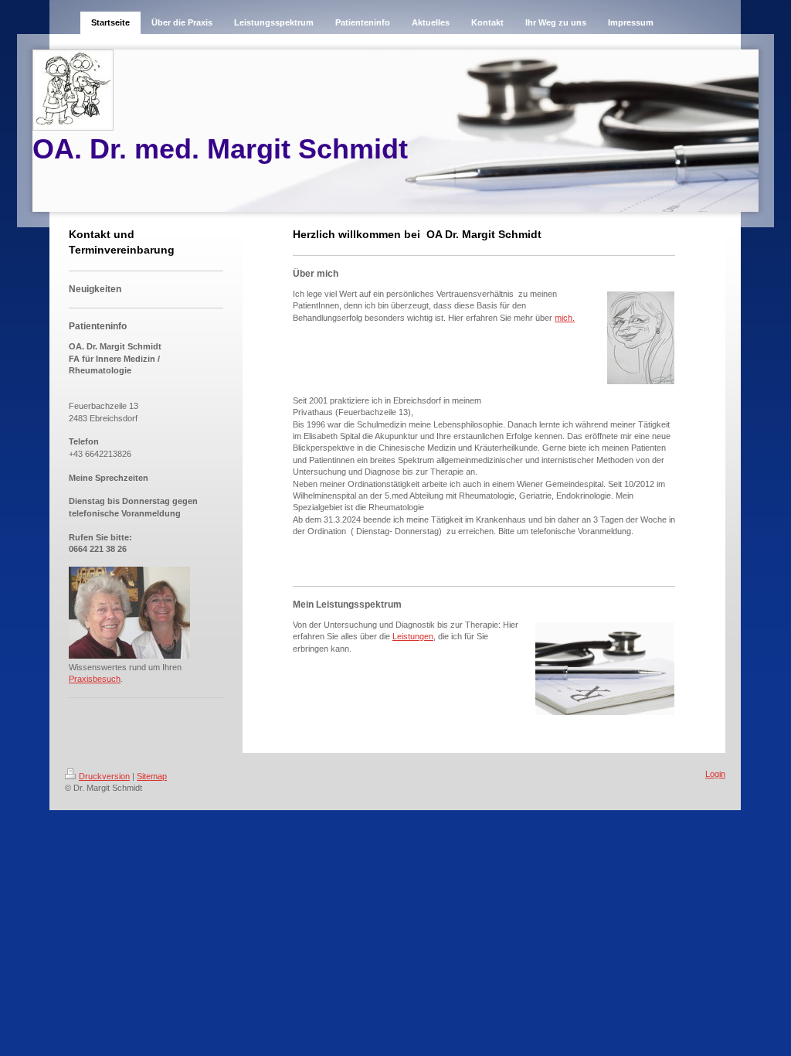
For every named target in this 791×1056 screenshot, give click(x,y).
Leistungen (412, 636)
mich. (565, 317)
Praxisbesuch (95, 678)
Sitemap (152, 776)
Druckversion (104, 776)
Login (715, 773)
